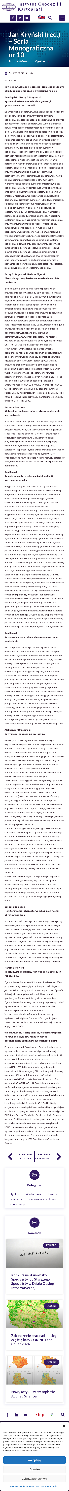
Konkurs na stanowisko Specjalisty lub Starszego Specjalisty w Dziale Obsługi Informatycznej (33, 1281)
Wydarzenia (33, 1194)
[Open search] (50, 18)
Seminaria (16, 1199)
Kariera (52, 1194)
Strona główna (18, 61)
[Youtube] (27, 18)
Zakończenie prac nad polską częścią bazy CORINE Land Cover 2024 (33, 1339)
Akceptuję (34, 1460)
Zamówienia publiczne (42, 1199)
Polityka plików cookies (22, 1486)
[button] (64, 1426)
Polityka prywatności (46, 1486)
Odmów (34, 1469)
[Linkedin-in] (20, 18)
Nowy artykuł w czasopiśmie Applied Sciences (33, 1394)
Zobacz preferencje (34, 1478)
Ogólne (40, 61)
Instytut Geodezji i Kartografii (39, 6)
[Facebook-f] (13, 18)
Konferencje (17, 1204)
